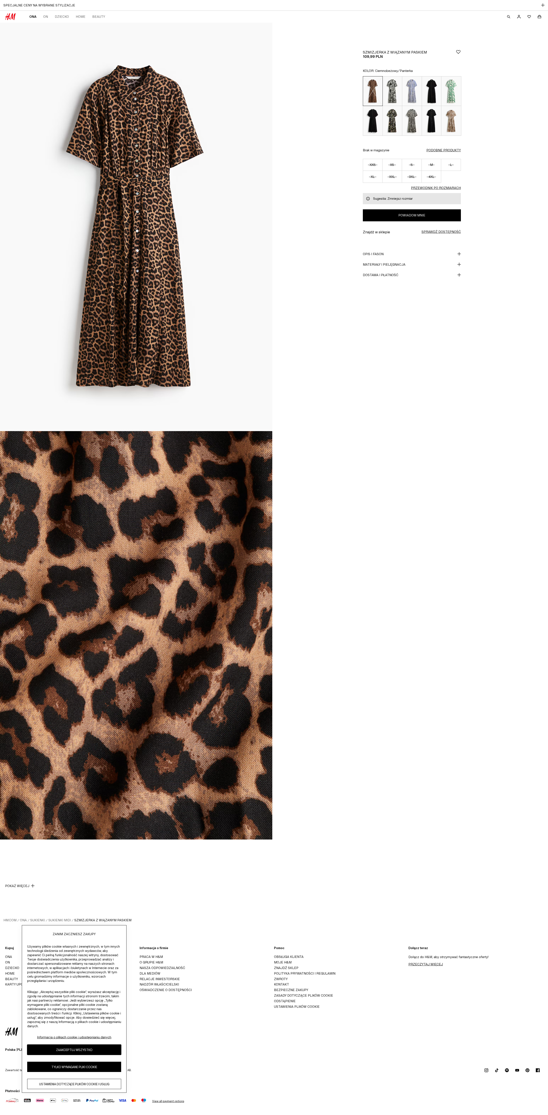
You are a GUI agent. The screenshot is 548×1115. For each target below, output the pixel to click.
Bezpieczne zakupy (291, 990)
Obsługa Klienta (289, 957)
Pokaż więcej (17, 886)
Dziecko (62, 16)
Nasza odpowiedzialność (162, 968)
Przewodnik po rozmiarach (436, 188)
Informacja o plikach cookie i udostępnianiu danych (74, 1037)
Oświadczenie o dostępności (166, 990)
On (45, 16)
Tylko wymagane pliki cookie (74, 1067)
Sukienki (37, 920)
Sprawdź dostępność (441, 232)
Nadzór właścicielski (159, 984)
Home (80, 16)
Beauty (98, 16)
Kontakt (281, 984)
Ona (32, 16)
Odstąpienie (285, 1001)
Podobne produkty (443, 150)
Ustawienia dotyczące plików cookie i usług (74, 1084)
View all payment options (168, 1101)
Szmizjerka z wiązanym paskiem (102, 920)
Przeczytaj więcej (425, 964)
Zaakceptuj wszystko (74, 1049)
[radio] (373, 91)
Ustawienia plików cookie (297, 1006)
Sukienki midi (59, 920)
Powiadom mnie (411, 215)
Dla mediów (150, 973)
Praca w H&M (151, 957)
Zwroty (281, 979)
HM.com (9, 920)
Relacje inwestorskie (160, 979)
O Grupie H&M (151, 962)
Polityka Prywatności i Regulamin (304, 973)
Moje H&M (283, 962)
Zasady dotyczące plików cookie (303, 995)
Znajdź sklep (286, 968)
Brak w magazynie (376, 150)
